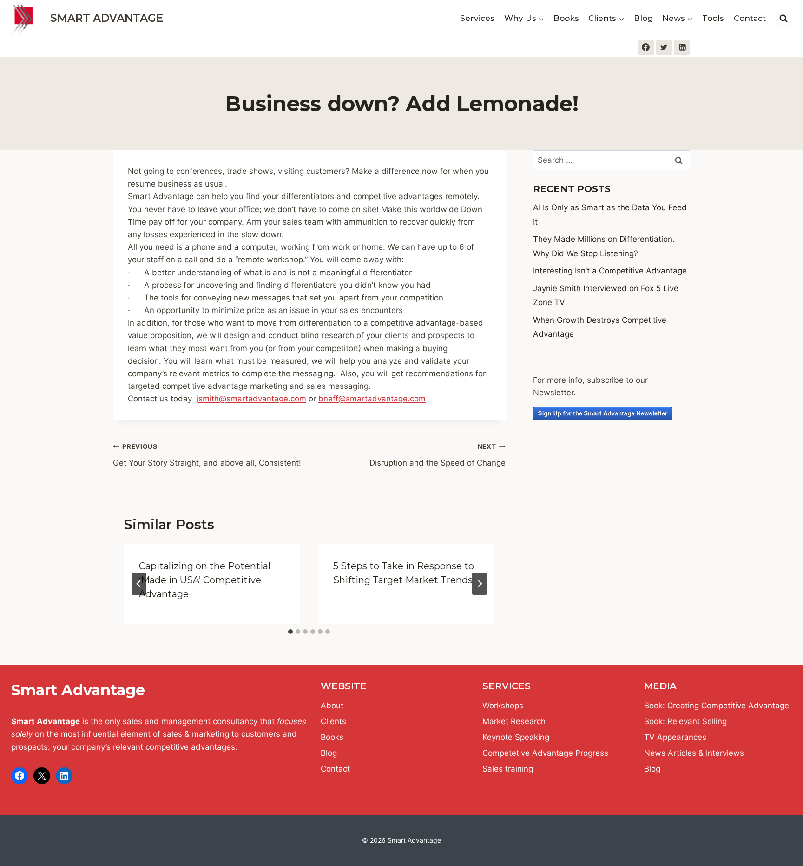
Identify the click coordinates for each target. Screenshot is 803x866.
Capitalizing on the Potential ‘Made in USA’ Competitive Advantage (204, 580)
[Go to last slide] (139, 584)
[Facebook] (646, 47)
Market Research (514, 721)
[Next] (479, 584)
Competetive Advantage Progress (545, 753)
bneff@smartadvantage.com (372, 398)
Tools (713, 18)
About (332, 705)
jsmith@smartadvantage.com (251, 398)
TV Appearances (675, 737)
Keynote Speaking (515, 737)
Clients (333, 721)
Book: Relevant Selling (685, 721)
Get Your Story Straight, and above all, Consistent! (207, 455)
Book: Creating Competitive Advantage (716, 705)
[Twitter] (664, 47)
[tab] (290, 631)
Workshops (502, 705)
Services (477, 18)
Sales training (507, 768)
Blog (643, 18)
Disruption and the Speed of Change (437, 455)
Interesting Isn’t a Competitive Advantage (610, 270)
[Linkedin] (682, 47)
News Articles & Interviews (694, 753)
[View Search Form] (783, 18)
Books (566, 18)
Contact (750, 18)
